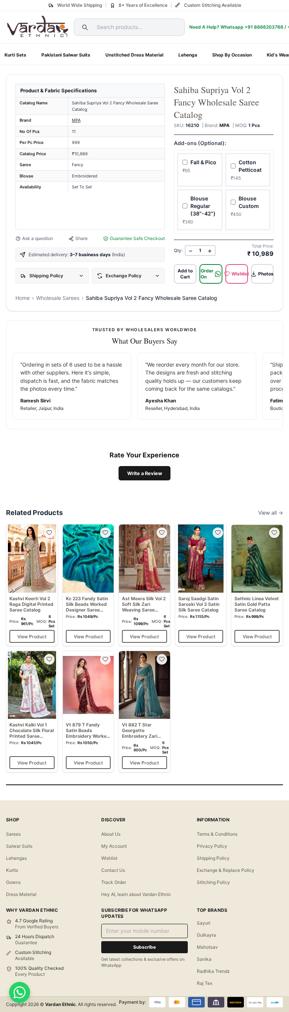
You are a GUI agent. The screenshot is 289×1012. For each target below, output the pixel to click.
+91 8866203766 (264, 27)
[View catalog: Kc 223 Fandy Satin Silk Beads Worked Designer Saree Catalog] (88, 584)
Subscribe (144, 947)
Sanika (204, 959)
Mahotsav (207, 947)
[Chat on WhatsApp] (19, 992)
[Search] (84, 27)
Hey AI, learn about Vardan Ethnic (136, 894)
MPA (76, 120)
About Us (110, 834)
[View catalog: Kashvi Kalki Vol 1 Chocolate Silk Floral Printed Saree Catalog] (32, 711)
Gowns (13, 882)
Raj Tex (204, 983)
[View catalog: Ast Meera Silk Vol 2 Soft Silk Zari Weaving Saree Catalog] (144, 584)
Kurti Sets (15, 55)
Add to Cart (185, 274)
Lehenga (187, 55)
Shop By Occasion (232, 55)
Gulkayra (206, 935)
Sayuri (203, 923)
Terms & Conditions (217, 834)
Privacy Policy (212, 846)
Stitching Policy (213, 882)
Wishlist (239, 274)
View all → (270, 512)
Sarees (13, 834)
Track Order (113, 882)
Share (81, 238)
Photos (266, 274)
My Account (114, 846)
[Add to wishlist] (49, 532)
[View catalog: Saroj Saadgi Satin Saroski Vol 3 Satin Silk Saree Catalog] (201, 584)
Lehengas (16, 858)
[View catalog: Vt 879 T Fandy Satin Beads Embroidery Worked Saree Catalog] (88, 711)
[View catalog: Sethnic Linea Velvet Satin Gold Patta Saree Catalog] (257, 584)
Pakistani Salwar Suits (65, 55)
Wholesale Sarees (57, 298)
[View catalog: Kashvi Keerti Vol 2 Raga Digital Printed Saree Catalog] (32, 584)
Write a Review (144, 473)
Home (22, 298)
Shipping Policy (213, 858)
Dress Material (21, 894)
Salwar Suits (19, 846)
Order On (207, 274)
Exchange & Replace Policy (225, 870)
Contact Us (113, 870)
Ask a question (37, 238)
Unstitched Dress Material (134, 55)
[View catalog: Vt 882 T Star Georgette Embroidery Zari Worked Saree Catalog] (144, 711)
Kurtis (12, 870)
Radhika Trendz (213, 971)
